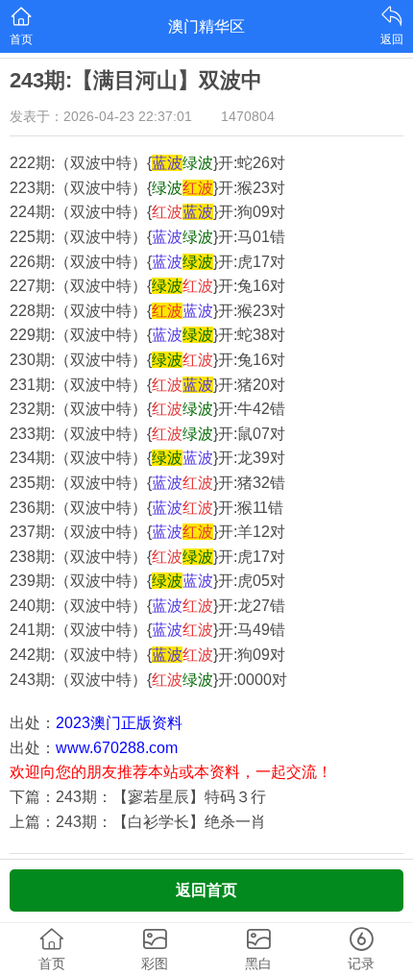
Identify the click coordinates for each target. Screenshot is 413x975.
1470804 (248, 116)
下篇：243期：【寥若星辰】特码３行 (138, 797)
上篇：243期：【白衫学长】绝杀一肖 (138, 822)
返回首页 (206, 890)
